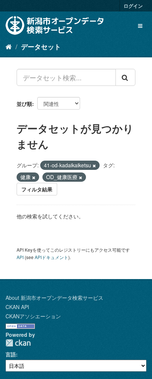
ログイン (133, 5)
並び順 (24, 103)
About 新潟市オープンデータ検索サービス (54, 297)
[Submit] (125, 77)
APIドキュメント (51, 257)
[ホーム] (9, 46)
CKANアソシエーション (33, 316)
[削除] (94, 165)
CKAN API (17, 307)
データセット (41, 46)
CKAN (18, 343)
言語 (11, 354)
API (20, 257)
